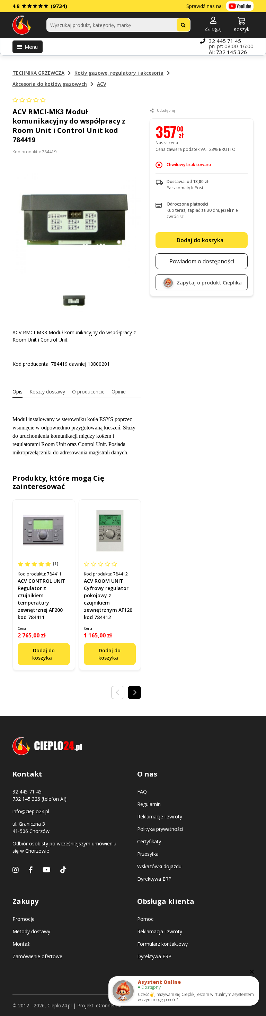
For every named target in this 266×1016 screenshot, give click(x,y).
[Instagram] (15, 869)
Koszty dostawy (47, 391)
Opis (17, 391)
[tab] (17, 392)
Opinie (119, 391)
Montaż (21, 944)
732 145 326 (231, 51)
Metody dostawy (31, 931)
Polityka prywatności (160, 829)
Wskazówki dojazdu (159, 866)
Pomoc (145, 919)
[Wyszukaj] (183, 24)
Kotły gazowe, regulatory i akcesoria (118, 73)
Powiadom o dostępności (201, 261)
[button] (213, 24)
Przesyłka (148, 854)
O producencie (88, 391)
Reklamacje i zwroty (159, 816)
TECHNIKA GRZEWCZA (38, 73)
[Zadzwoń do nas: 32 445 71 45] (202, 46)
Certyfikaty (149, 841)
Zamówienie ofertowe (37, 956)
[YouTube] (47, 869)
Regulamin (149, 804)
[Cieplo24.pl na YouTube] (240, 6)
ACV (101, 84)
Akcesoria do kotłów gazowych (49, 84)
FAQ (142, 791)
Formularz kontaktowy (162, 944)
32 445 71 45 (225, 40)
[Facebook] (30, 869)
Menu (31, 46)
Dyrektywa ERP (154, 879)
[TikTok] (63, 869)
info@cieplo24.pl (30, 811)
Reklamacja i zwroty (159, 931)
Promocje (23, 919)
